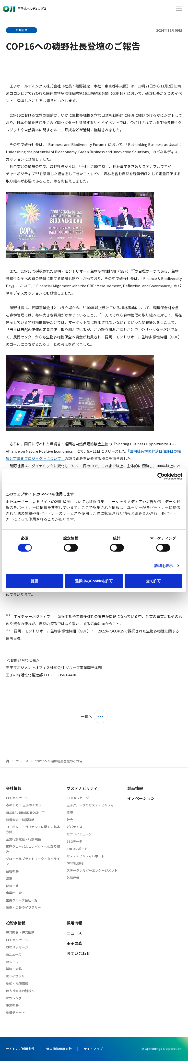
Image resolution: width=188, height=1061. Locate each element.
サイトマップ (93, 1048)
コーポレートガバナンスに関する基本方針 (33, 829)
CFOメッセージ (17, 947)
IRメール (12, 961)
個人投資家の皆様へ (20, 990)
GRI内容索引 (75, 863)
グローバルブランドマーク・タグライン (33, 861)
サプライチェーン (79, 834)
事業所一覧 (14, 892)
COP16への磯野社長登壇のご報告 (58, 761)
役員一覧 (12, 885)
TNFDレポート (77, 848)
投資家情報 (15, 923)
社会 (70, 819)
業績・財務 (14, 968)
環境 (70, 812)
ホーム (8, 761)
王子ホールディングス (24, 9)
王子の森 (74, 943)
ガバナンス (74, 826)
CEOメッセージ (17, 797)
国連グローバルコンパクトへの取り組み (33, 849)
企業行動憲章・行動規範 (23, 839)
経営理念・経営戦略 (20, 819)
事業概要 (12, 1005)
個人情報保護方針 (59, 1048)
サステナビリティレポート (86, 856)
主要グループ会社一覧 (21, 900)
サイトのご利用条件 (20, 1048)
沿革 (9, 878)
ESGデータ (74, 841)
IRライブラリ (15, 976)
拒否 (34, 581)
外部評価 (73, 877)
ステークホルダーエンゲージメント (92, 870)
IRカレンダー (15, 998)
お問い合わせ (78, 953)
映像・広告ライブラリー (23, 907)
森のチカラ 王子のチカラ (24, 805)
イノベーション (141, 798)
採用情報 (74, 923)
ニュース (22, 761)
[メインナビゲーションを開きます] (179, 9)
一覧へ (86, 716)
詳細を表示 (163, 566)
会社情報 (14, 788)
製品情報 (135, 788)
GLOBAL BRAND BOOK (22, 812)
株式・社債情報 (17, 983)
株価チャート (15, 1012)
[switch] (71, 548)
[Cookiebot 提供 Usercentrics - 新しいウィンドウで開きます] (161, 476)
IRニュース (13, 954)
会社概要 (12, 871)
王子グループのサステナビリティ (90, 805)
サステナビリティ (82, 788)
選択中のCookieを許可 (94, 581)
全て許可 (153, 581)
